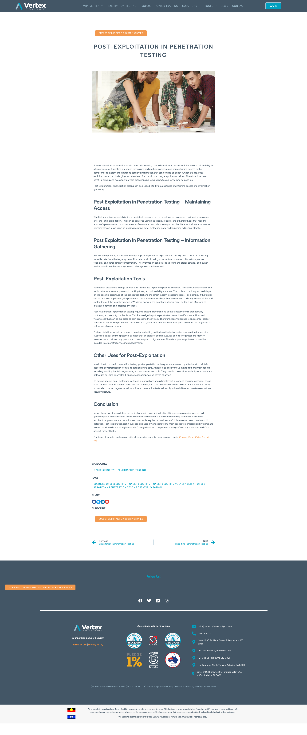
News (224, 5)
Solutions (189, 5)
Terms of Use (80, 644)
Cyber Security (104, 470)
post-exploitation (149, 487)
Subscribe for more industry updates (121, 33)
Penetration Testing (122, 5)
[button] (94, 502)
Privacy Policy (95, 644)
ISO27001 (146, 5)
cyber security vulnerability (173, 484)
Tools (209, 5)
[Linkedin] (158, 601)
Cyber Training (167, 5)
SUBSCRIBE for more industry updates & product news (40, 587)
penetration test (121, 487)
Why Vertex (91, 5)
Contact (238, 5)
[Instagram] (167, 601)
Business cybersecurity (110, 484)
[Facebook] (140, 601)
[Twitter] (149, 601)
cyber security (139, 484)
